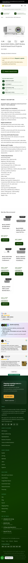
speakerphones (5, 419)
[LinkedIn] (3, 424)
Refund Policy (5, 508)
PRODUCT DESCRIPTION (7, 99)
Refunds (11, 541)
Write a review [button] (6, 319)
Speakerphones (5, 436)
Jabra (3, 461)
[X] (17, 424)
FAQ (2, 497)
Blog (3, 500)
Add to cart (5, 240)
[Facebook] (5, 424)
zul (5, 340)
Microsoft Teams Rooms (7, 475)
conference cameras (15, 419)
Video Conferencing (6, 434)
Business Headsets (6, 439)
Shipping (3, 53)
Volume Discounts (6, 486)
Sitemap (4, 511)
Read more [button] (3, 335)
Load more (14, 371)
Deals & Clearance (6, 445)
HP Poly (3, 456)
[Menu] (25, 5)
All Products (4, 431)
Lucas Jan (7, 356)
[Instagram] (8, 424)
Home (2, 17)
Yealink (3, 453)
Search (3, 503)
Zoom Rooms (5, 478)
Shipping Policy (5, 505)
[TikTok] (14, 424)
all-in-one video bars (11, 417)
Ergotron (4, 467)
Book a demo (10, 396)
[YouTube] (11, 424)
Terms (7, 541)
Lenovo (3, 464)
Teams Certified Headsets (8, 442)
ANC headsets (20, 417)
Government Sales (6, 483)
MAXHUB (4, 458)
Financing (4, 489)
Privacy (3, 541)
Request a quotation (9, 400)
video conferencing (21, 409)
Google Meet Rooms (6, 480)
